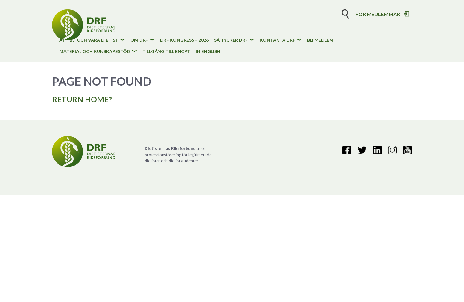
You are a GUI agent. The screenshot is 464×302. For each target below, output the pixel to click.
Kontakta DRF (277, 40)
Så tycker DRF (231, 40)
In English (208, 51)
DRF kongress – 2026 (184, 40)
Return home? (82, 99)
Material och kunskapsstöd (94, 51)
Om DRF (139, 40)
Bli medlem (320, 40)
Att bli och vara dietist (88, 40)
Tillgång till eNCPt (166, 51)
